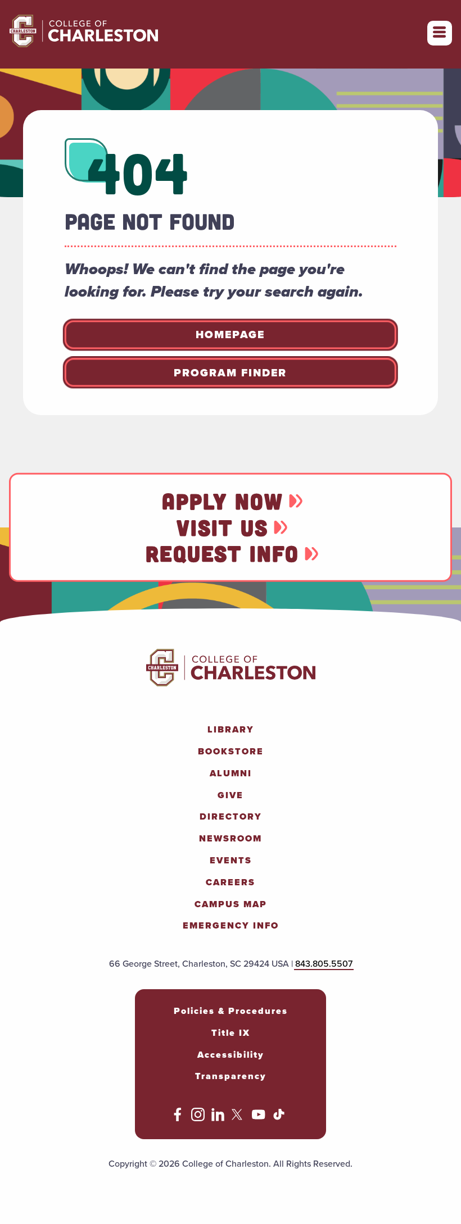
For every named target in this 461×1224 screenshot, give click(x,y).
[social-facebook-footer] (177, 1118)
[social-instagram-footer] (198, 1118)
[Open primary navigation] (439, 33)
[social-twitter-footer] (238, 1118)
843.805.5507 (323, 963)
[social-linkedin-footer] (218, 1118)
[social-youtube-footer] (258, 1118)
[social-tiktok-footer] (279, 1118)
